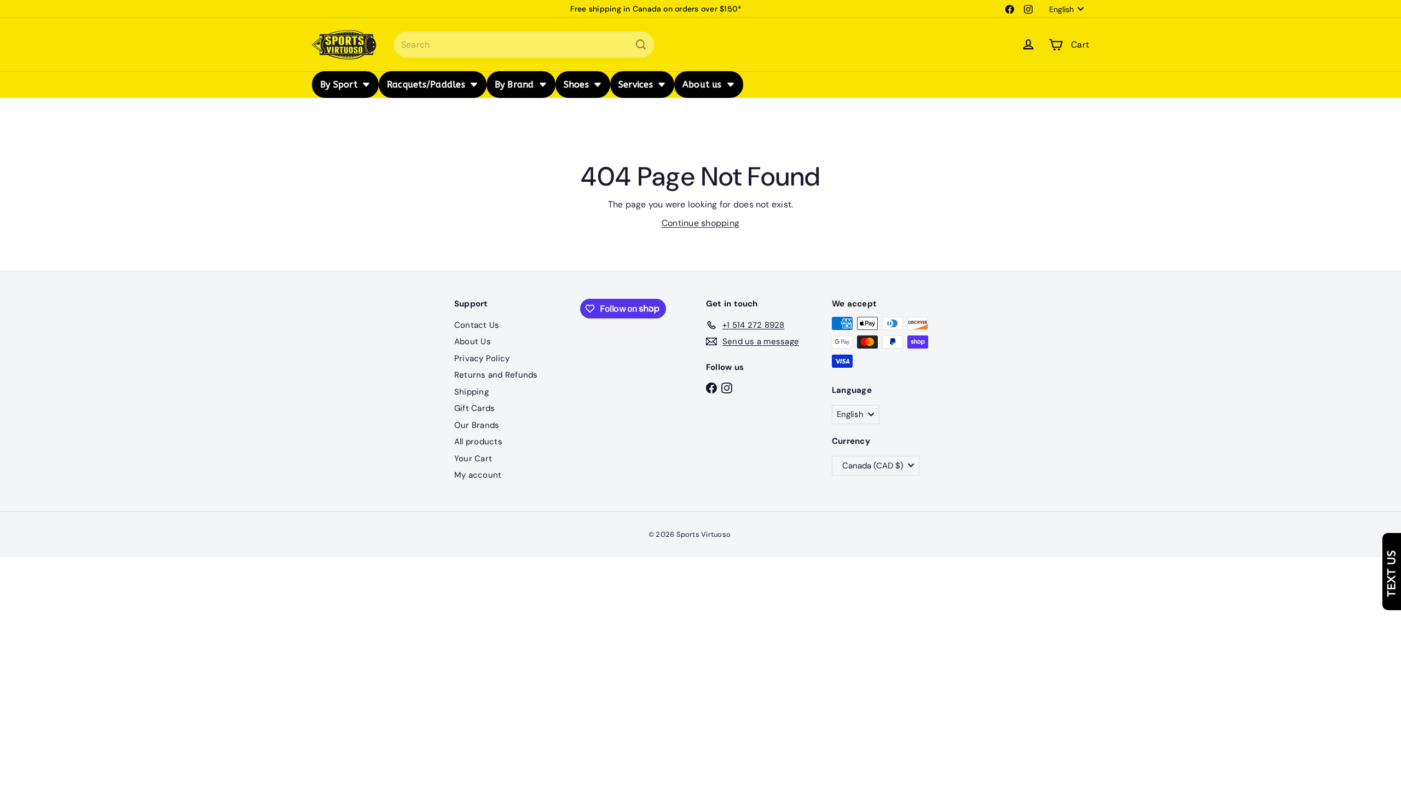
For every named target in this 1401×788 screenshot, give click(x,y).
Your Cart (473, 458)
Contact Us (476, 325)
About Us (472, 341)
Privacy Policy (482, 358)
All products (478, 441)
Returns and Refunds (496, 374)
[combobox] (524, 44)
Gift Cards (474, 408)
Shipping (471, 391)
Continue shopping (700, 223)
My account (477, 475)
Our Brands (476, 425)
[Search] (641, 44)
